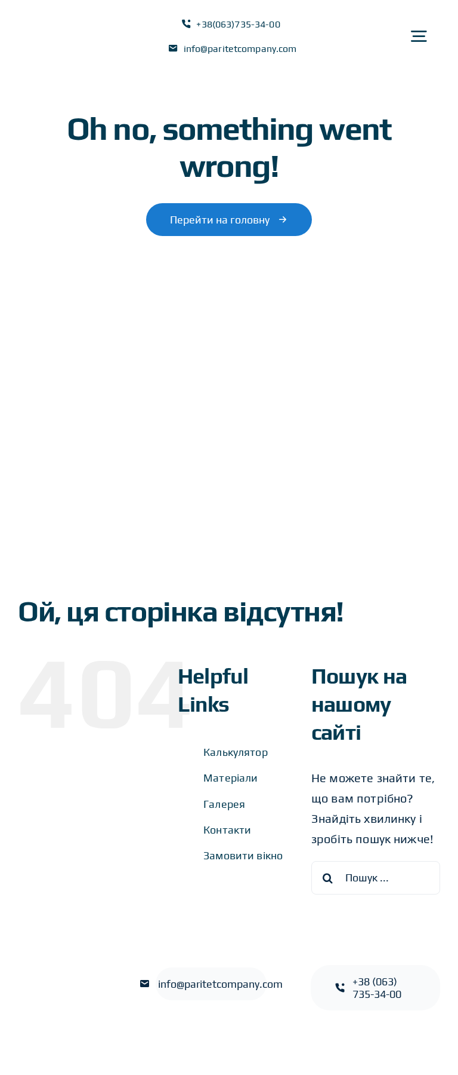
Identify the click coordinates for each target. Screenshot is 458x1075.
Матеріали (230, 777)
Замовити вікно (243, 855)
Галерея (224, 804)
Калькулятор (235, 752)
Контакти (227, 829)
